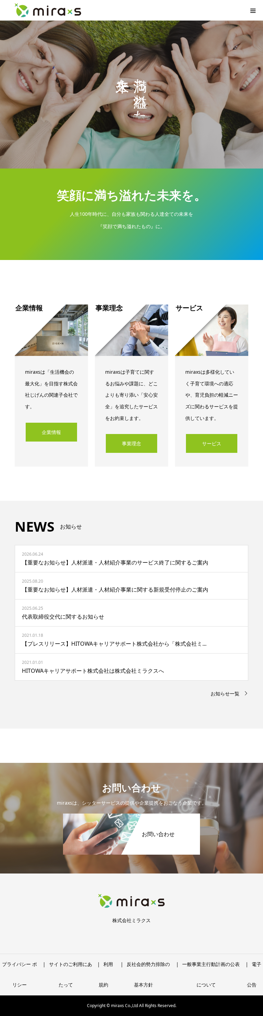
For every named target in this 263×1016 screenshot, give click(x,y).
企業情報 (51, 432)
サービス (211, 443)
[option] (131, 95)
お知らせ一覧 (225, 693)
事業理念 (131, 443)
